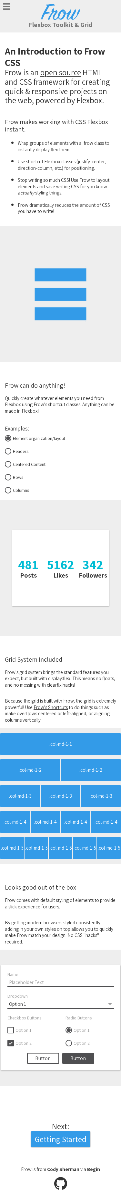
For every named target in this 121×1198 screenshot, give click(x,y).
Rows (18, 477)
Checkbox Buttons (24, 1017)
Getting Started (60, 1139)
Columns (21, 490)
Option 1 (23, 1030)
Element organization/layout (39, 438)
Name (12, 974)
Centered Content (29, 464)
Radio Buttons (79, 1017)
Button (43, 1058)
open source (60, 72)
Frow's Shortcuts (51, 707)
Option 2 (23, 1043)
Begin (93, 1169)
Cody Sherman (63, 1169)
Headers (20, 451)
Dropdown (17, 996)
